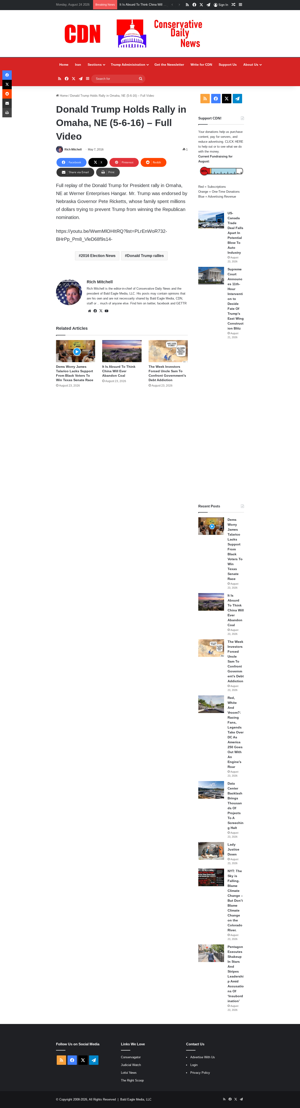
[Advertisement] (221, 421)
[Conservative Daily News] (135, 33)
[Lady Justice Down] (211, 851)
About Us (250, 64)
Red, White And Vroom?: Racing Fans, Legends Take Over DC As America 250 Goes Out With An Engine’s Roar (236, 732)
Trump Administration (128, 64)
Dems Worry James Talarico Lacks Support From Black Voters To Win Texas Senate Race (235, 549)
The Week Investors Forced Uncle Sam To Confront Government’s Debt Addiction (236, 661)
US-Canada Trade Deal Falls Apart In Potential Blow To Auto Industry (235, 232)
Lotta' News (129, 1072)
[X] (101, 311)
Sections (95, 64)
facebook (163, 303)
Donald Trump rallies (145, 256)
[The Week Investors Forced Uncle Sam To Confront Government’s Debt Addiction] (168, 351)
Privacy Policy (200, 1072)
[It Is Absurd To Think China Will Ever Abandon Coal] (121, 351)
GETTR (181, 303)
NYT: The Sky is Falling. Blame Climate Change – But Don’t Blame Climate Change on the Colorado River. (235, 900)
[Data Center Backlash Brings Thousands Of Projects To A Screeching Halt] (211, 790)
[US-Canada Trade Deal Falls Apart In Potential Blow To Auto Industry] (211, 219)
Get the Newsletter (169, 64)
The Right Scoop (132, 1080)
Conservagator (131, 1057)
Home (63, 64)
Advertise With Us (202, 1057)
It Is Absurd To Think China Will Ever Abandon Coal (154, 4)
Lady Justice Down (233, 849)
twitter (151, 303)
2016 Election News (98, 256)
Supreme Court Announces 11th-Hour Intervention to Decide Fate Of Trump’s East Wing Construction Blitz (236, 298)
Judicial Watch (131, 1065)
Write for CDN (201, 64)
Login (194, 1065)
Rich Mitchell (73, 149)
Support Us (228, 64)
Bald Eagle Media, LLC (135, 1099)
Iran (78, 64)
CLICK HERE (234, 141)
